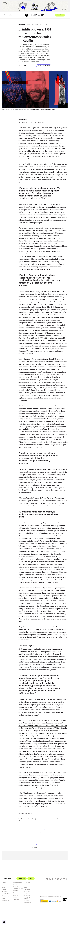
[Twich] (66, 879)
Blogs (3, 898)
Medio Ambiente (18, 882)
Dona (31, 878)
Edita (25, 887)
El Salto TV (5, 891)
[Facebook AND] (53, 879)
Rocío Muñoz (23, 119)
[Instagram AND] (50, 879)
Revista (15, 897)
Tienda (15, 893)
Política (4, 882)
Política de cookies (27, 897)
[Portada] (27, 15)
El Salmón (5, 885)
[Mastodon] (61, 879)
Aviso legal (27, 891)
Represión (22, 25)
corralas (39, 177)
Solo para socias (18, 888)
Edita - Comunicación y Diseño (48, 109)
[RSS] (58, 879)
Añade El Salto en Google (44, 65)
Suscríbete (60, 15)
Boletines (15, 890)
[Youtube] (64, 879)
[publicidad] (35, 6)
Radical (4, 889)
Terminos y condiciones (27, 901)
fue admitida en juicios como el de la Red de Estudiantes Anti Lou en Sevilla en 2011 (43, 725)
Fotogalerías (5, 896)
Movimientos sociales (38, 25)
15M (47, 25)
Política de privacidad (27, 894)
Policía (28, 25)
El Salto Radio (6, 894)
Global (4, 887)
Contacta (15, 895)
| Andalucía (37, 15)
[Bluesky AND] (47, 879)
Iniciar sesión (67, 15)
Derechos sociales (16, 885)
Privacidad (27, 882)
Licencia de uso (28, 885)
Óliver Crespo (36, 109)
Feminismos (5, 900)
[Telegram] (55, 879)
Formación (27, 889)
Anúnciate (16, 899)
